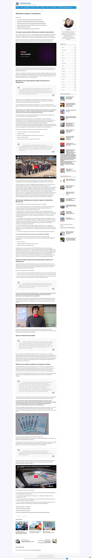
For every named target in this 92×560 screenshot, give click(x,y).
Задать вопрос (53, 7)
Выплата (33, 7)
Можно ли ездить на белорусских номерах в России (28, 541)
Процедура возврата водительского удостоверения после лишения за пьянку (70, 124)
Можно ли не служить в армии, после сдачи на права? (28, 28)
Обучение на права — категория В (23, 506)
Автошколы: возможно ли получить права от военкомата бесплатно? (31, 23)
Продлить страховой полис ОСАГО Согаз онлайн (70, 193)
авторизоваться (37, 550)
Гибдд (63, 60)
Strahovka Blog (25, 3)
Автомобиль (27, 7)
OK (67, 558)
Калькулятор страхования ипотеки (70, 218)
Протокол (63, 87)
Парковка (63, 84)
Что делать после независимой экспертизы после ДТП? (71, 144)
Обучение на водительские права (23, 508)
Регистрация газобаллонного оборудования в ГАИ (70, 212)
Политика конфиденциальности (65, 7)
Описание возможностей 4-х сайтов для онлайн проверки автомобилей (71, 239)
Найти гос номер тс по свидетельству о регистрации (70, 130)
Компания (63, 71)
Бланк (63, 55)
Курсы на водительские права (23, 26)
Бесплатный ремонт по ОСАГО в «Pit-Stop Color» (71, 180)
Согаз (47, 7)
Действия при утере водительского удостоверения (70, 97)
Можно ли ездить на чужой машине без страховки (70, 232)
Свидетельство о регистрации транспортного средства (71, 169)
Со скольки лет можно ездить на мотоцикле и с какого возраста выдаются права (32, 512)
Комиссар (63, 68)
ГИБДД (37, 7)
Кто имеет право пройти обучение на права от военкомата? (29, 19)
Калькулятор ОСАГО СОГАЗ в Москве (67, 227)
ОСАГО (21, 7)
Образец (63, 79)
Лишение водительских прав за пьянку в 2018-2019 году (71, 117)
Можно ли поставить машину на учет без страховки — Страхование (70, 138)
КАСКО (17, 7)
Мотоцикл (42, 7)
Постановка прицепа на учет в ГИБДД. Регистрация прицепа (70, 199)
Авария (63, 47)
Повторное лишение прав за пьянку (71, 111)
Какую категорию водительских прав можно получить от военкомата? (32, 25)
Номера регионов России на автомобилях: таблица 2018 (71, 205)
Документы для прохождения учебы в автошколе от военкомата (30, 21)
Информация (64, 63)
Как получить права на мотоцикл (23, 510)
